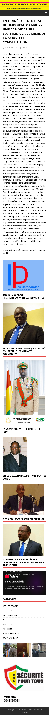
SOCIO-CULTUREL (11, 638)
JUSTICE (6, 619)
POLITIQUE (8, 629)
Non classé (8, 624)
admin (24, 47)
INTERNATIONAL (10, 615)
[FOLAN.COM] (24, 8)
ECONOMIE (8, 610)
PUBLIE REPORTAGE (12, 633)
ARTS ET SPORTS (10, 606)
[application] (24, 583)
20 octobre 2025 (11, 47)
